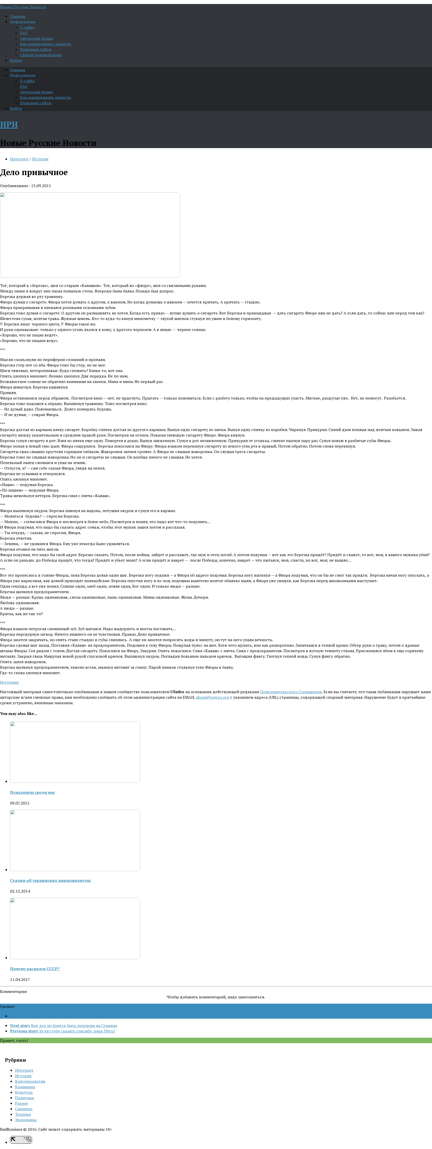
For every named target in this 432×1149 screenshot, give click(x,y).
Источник (9, 682)
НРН (9, 124)
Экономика (25, 1119)
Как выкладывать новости (45, 44)
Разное (21, 1103)
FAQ (24, 33)
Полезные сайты (35, 49)
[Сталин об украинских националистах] (75, 869)
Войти (16, 60)
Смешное (23, 1108)
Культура (23, 1092)
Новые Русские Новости (23, 7)
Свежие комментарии (41, 55)
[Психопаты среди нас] (75, 781)
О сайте (27, 27)
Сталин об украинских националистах (50, 880)
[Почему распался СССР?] (75, 957)
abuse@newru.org (212, 697)
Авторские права (36, 38)
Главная (17, 16)
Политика (24, 1097)
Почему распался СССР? (35, 968)
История (40, 159)
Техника (23, 1114)
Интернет (19, 159)
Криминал (25, 1086)
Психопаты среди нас (32, 792)
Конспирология (30, 1081)
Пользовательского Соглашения (291, 691)
